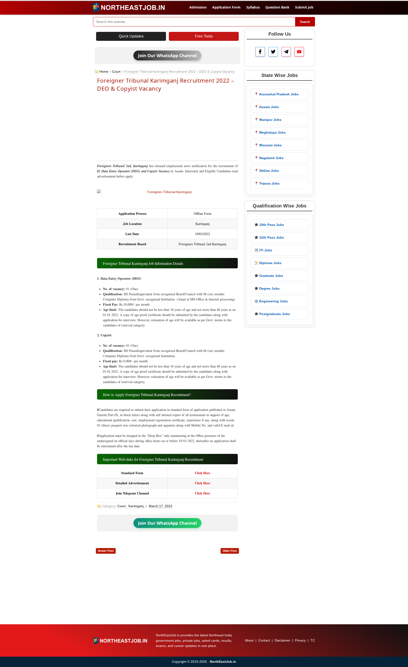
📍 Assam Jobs (266, 107)
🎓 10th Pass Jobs (269, 225)
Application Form (226, 7)
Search (305, 22)
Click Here (202, 472)
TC (312, 640)
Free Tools (204, 36)
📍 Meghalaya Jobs (270, 132)
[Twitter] (273, 51)
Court (116, 71)
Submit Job (304, 7)
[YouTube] (299, 51)
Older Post (230, 551)
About (249, 640)
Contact (264, 640)
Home (103, 71)
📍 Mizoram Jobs (268, 145)
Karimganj (136, 506)
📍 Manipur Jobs (267, 120)
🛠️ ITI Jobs (263, 250)
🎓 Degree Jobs (267, 288)
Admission (198, 7)
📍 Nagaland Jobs (269, 158)
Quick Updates (131, 36)
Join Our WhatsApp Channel (167, 55)
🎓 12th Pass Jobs (269, 237)
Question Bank (277, 7)
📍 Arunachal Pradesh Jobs (276, 94)
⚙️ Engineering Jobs (271, 301)
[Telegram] (286, 51)
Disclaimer (282, 640)
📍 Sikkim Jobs (266, 171)
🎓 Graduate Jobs (268, 276)
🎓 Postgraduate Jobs (272, 314)
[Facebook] (260, 51)
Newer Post (106, 551)
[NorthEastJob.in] (120, 640)
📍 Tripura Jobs (267, 183)
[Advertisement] (167, 126)
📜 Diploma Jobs (267, 263)
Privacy (300, 640)
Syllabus (253, 7)
